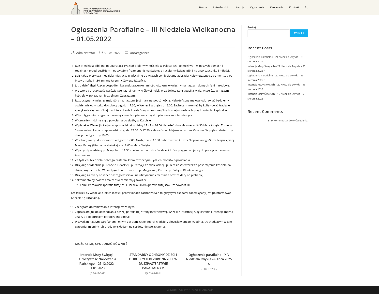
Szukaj (252, 27)
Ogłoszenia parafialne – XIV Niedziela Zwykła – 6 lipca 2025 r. (209, 259)
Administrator (85, 53)
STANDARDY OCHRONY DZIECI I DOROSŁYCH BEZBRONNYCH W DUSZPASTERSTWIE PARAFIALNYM (153, 261)
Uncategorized (139, 53)
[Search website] (306, 7)
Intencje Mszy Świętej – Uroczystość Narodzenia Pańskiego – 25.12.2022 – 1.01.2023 (97, 261)
